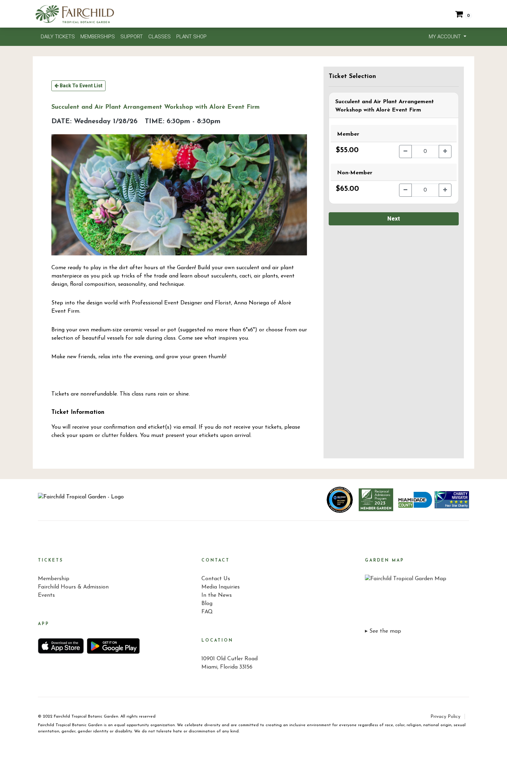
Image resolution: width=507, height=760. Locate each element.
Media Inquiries (220, 587)
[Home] (81, 500)
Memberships (97, 36)
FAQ (207, 612)
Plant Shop (191, 36)
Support (131, 36)
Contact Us (215, 579)
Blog (206, 603)
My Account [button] (445, 36)
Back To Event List (80, 85)
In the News (216, 595)
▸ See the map (383, 631)
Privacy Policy (445, 716)
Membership (53, 579)
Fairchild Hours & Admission (73, 587)
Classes (159, 36)
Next (393, 218)
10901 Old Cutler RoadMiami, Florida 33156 (229, 663)
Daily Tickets (58, 36)
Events (46, 595)
